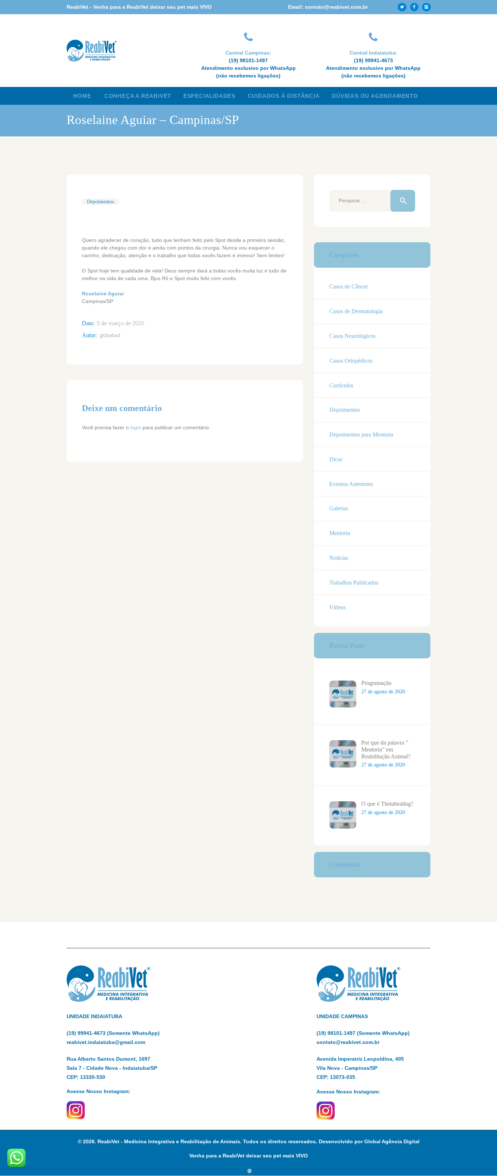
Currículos (341, 385)
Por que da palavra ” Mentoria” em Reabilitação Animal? (385, 749)
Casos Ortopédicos (351, 361)
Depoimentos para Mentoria (361, 434)
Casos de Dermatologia (356, 311)
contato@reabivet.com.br (348, 1042)
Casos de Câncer (348, 286)
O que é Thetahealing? (387, 804)
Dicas (335, 459)
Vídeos (337, 607)
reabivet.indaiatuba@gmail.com (106, 1042)
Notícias (338, 558)
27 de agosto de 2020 (383, 691)
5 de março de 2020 (120, 323)
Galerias (338, 508)
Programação (376, 683)
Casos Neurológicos (352, 336)
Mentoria (339, 533)
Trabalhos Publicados (353, 582)
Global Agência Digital (392, 1141)
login (135, 427)
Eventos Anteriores (351, 484)
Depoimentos (100, 201)
